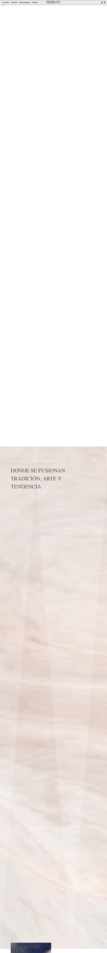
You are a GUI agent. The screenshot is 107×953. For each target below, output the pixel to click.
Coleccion (14, 3)
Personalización (24, 3)
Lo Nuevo (6, 3)
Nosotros (35, 3)
